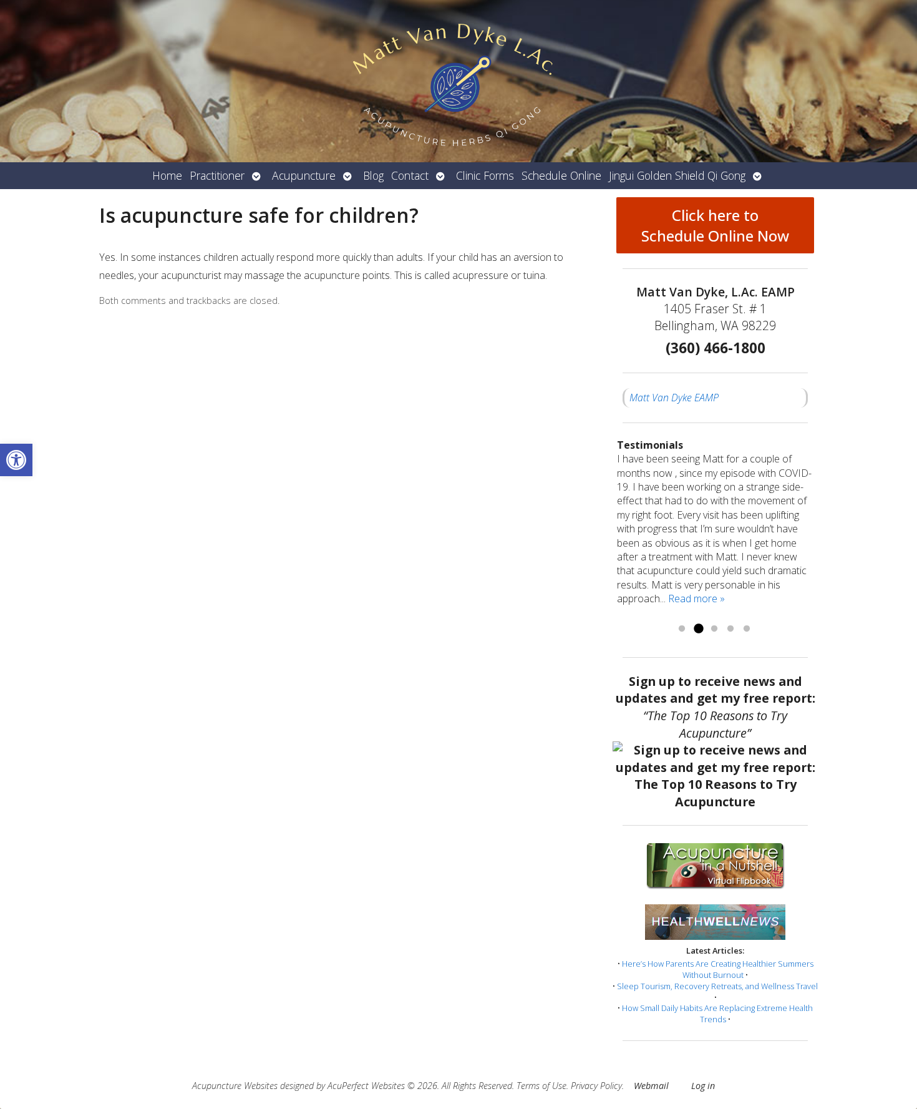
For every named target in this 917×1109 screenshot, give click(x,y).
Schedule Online (561, 175)
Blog (373, 175)
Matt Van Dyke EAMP (674, 397)
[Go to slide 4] (730, 629)
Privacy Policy (596, 1086)
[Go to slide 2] (698, 629)
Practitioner (217, 175)
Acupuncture (304, 175)
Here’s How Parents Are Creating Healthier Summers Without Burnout (717, 969)
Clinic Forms (485, 175)
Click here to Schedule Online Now (715, 225)
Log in (703, 1086)
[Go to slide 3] (714, 629)
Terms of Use (541, 1086)
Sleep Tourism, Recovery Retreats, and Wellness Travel (717, 986)
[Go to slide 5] (746, 629)
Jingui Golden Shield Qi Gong (677, 175)
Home (167, 175)
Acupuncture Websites (235, 1086)
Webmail (651, 1086)
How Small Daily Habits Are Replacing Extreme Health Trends (717, 1013)
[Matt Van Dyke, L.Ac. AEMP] (458, 81)
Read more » (696, 598)
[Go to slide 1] (682, 629)
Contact (410, 175)
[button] (16, 460)
